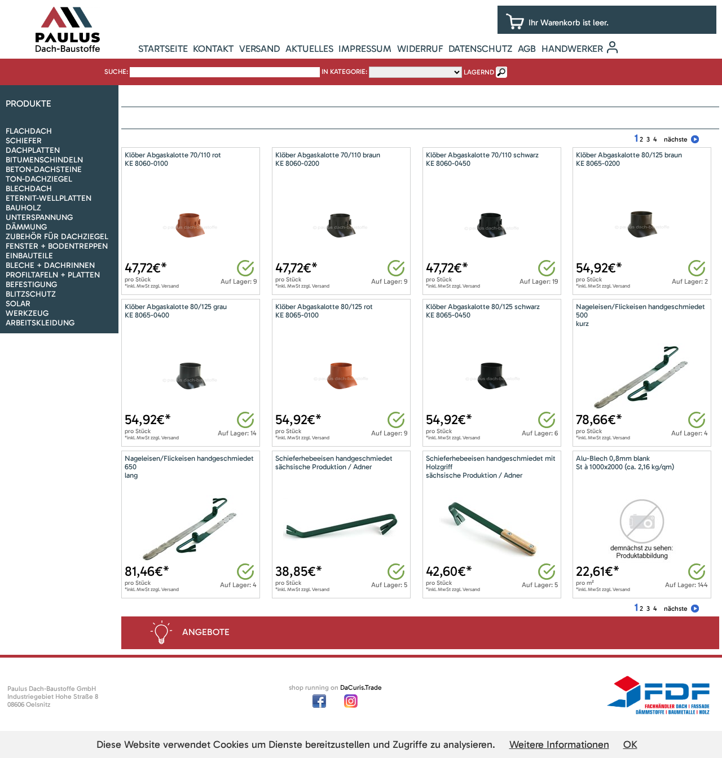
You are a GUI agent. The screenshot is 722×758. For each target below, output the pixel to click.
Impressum (364, 48)
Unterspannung (39, 217)
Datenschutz (480, 48)
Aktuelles (309, 48)
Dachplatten (33, 150)
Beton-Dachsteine (44, 169)
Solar (18, 304)
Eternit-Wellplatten (48, 198)
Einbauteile (29, 256)
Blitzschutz (31, 294)
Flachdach (29, 131)
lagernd (479, 72)
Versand (259, 48)
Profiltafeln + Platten (53, 275)
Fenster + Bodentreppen (57, 246)
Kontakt (213, 48)
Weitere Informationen (559, 744)
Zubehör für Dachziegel (57, 236)
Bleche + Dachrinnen (50, 265)
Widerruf (420, 48)
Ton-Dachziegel (39, 179)
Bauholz (23, 208)
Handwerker (572, 48)
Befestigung (31, 284)
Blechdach (29, 188)
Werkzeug (27, 313)
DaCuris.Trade (361, 687)
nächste (676, 139)
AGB (527, 48)
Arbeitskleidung (40, 323)
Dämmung (26, 227)
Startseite (163, 48)
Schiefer (24, 141)
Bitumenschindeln (44, 160)
